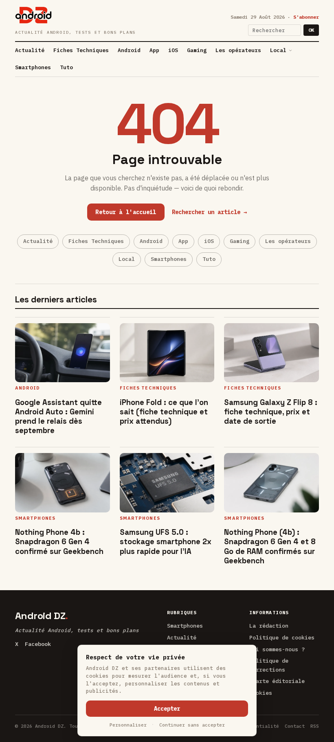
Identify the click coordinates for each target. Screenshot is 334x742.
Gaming (197, 50)
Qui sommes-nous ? (277, 649)
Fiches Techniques (81, 50)
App (154, 50)
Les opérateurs (238, 50)
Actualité (29, 50)
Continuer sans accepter (192, 725)
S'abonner (306, 17)
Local (278, 50)
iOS (173, 50)
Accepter (167, 708)
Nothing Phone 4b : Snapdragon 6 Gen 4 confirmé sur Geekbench (59, 541)
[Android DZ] (33, 15)
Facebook (38, 644)
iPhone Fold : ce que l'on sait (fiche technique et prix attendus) (164, 412)
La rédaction (268, 625)
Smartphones (33, 67)
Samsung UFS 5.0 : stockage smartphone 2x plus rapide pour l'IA (165, 541)
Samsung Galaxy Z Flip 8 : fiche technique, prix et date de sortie (270, 412)
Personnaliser (128, 725)
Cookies (260, 692)
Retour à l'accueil (125, 212)
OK (311, 30)
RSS (314, 726)
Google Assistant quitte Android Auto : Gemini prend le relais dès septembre (58, 416)
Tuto (66, 67)
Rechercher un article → (209, 212)
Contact (295, 726)
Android (129, 50)
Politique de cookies (281, 637)
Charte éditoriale (277, 681)
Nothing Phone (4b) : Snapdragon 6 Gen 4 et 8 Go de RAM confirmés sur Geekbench (270, 546)
